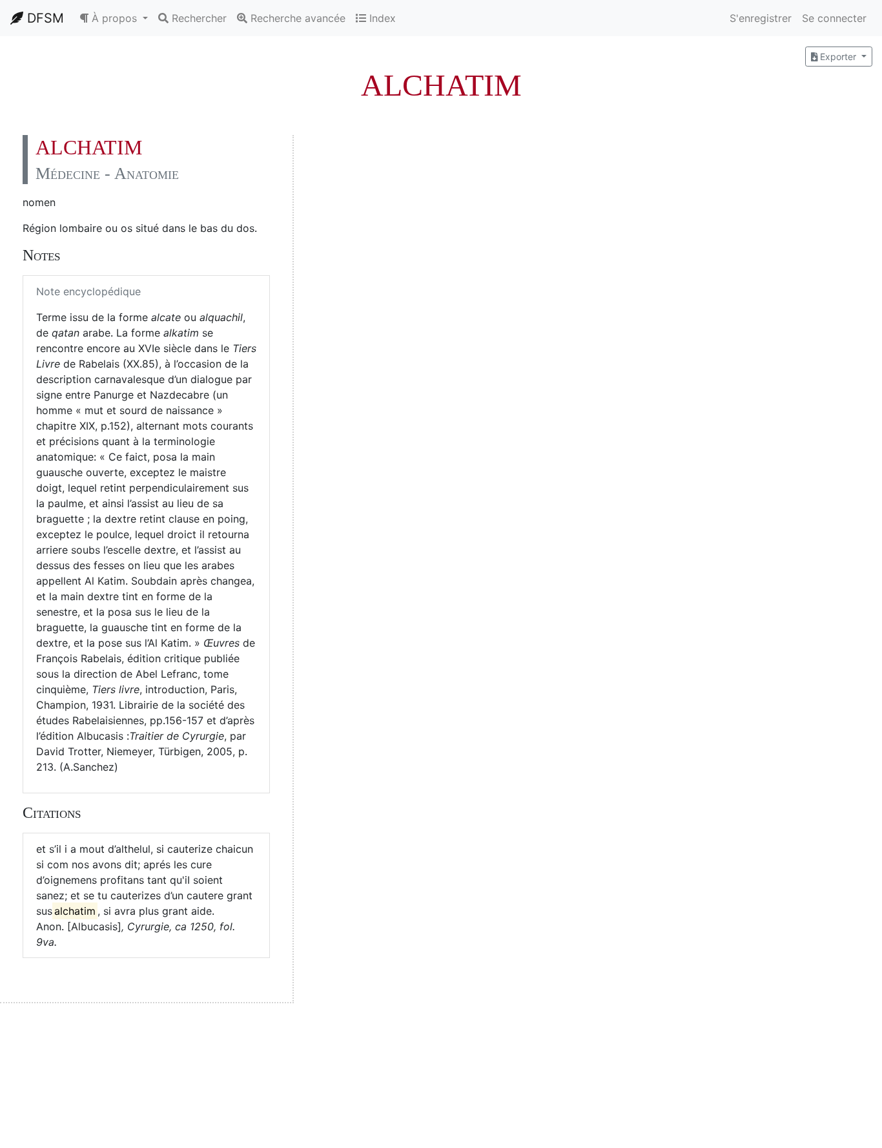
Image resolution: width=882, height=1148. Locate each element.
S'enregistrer (761, 18)
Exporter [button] (838, 56)
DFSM (43, 18)
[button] (113, 18)
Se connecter (834, 18)
